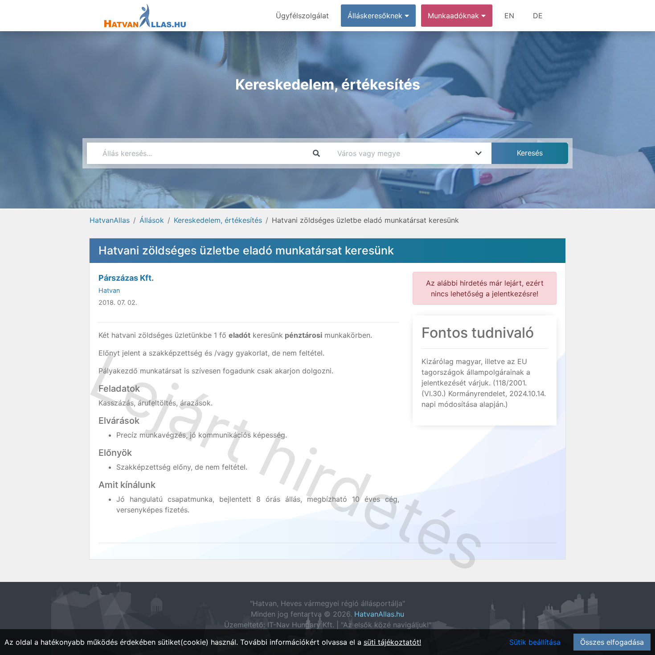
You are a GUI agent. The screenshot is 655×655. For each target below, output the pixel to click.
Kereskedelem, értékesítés (218, 220)
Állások (151, 220)
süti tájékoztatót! (392, 642)
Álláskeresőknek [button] (376, 15)
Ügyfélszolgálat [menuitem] (302, 15)
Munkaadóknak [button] (454, 15)
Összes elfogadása (612, 642)
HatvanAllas (110, 220)
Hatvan (109, 290)
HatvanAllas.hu (379, 614)
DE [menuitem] (538, 15)
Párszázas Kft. (126, 277)
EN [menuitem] (509, 15)
